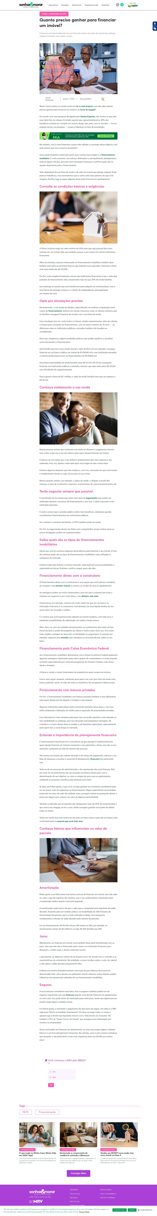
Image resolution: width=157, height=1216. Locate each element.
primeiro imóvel (63, 586)
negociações (91, 498)
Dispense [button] (132, 1210)
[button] (145, 1210)
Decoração (65, 5)
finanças (70, 995)
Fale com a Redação (107, 1197)
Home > (45, 14)
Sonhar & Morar (31, 3)
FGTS (26, 1112)
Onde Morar (105, 5)
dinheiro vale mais (90, 596)
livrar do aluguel (87, 110)
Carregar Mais (78, 1173)
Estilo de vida (76, 5)
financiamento (55, 311)
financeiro (95, 759)
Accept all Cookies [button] (119, 1210)
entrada (64, 638)
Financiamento (47, 1112)
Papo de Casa (53, 5)
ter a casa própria (84, 106)
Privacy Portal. (84, 1212)
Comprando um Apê (91, 5)
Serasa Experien (87, 117)
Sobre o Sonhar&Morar (108, 1194)
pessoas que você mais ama (70, 821)
